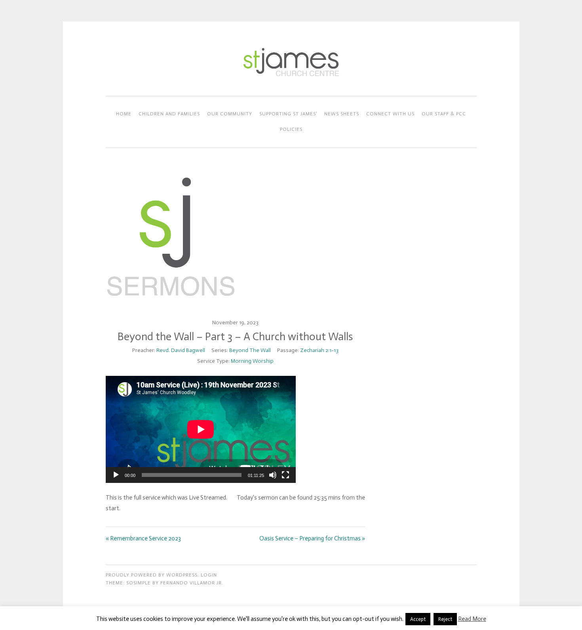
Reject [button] (445, 619)
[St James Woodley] (291, 79)
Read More (472, 618)
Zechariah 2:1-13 (319, 350)
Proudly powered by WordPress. (152, 575)
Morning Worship (252, 361)
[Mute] (273, 475)
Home (123, 114)
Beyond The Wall (250, 350)
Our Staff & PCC (444, 114)
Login (209, 575)
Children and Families (169, 114)
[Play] (116, 475)
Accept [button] (418, 619)
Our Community (229, 114)
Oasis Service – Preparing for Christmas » (312, 538)
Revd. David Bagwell (180, 350)
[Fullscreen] (285, 475)
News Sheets (341, 114)
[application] (201, 429)
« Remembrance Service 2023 (143, 538)
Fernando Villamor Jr (191, 583)
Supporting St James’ (288, 114)
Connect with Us (390, 114)
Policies (291, 129)
